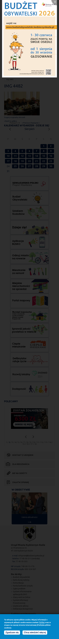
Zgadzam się (12, 632)
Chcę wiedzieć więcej (35, 632)
